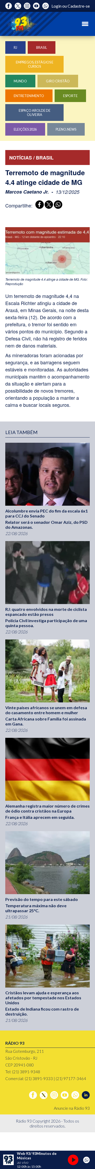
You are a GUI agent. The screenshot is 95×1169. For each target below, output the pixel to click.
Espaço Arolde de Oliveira (34, 112)
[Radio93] (21, 24)
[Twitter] (18, 6)
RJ (15, 47)
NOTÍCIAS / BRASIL (31, 157)
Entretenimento (29, 96)
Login (56, 5)
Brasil (41, 47)
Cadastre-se (79, 5)
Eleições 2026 (25, 129)
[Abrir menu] (85, 24)
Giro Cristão (58, 81)
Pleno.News (66, 129)
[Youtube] (36, 6)
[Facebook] (8, 6)
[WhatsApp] (57, 205)
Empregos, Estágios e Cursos (34, 64)
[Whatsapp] (45, 6)
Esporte (70, 96)
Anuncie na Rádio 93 (72, 1108)
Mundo (20, 81)
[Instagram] (27, 6)
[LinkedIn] (86, 1095)
